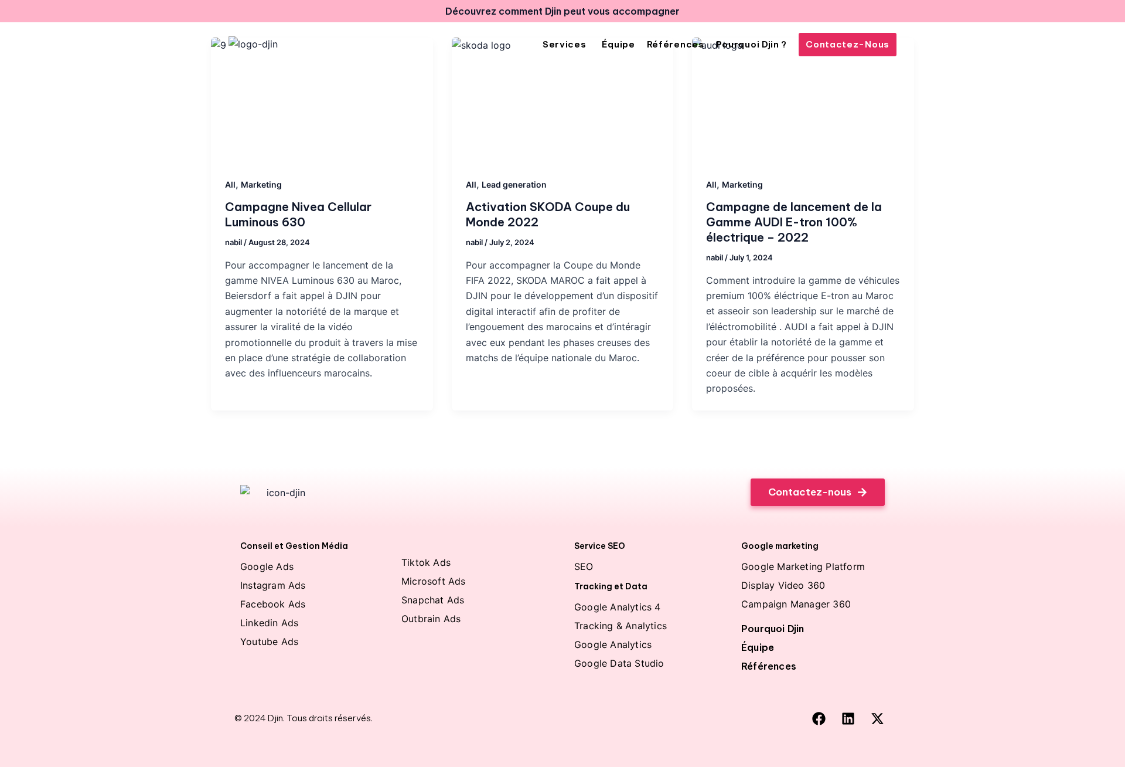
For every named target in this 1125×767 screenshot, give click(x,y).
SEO (584, 566)
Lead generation (514, 184)
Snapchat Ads (432, 600)
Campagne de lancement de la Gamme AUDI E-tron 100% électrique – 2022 (794, 222)
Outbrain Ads (431, 619)
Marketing (261, 184)
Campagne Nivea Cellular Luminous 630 (298, 214)
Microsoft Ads (433, 581)
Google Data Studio (619, 663)
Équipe (757, 647)
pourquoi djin (772, 628)
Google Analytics (613, 644)
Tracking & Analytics (620, 626)
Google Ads (267, 566)
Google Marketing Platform (803, 566)
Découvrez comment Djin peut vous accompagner (562, 11)
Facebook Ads (272, 604)
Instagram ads (273, 585)
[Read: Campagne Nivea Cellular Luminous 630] (322, 100)
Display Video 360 (783, 585)
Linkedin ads (269, 623)
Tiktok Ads (426, 562)
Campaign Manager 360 (796, 604)
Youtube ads (269, 641)
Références (768, 666)
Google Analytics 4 (617, 607)
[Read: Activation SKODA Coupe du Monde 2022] (563, 100)
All (230, 184)
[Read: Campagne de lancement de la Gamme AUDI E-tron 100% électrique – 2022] (803, 100)
